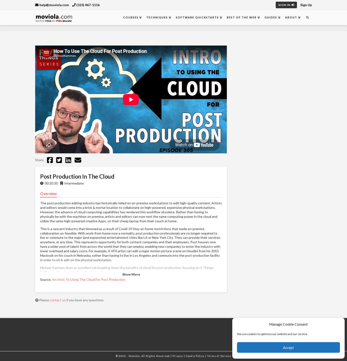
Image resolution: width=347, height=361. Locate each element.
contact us (58, 300)
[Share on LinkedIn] (68, 160)
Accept (288, 347)
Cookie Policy (195, 356)
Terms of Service (219, 356)
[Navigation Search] (307, 17)
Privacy (178, 356)
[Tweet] (59, 160)
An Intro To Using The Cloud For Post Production (88, 279)
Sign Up (306, 5)
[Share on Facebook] (50, 160)
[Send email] (78, 160)
